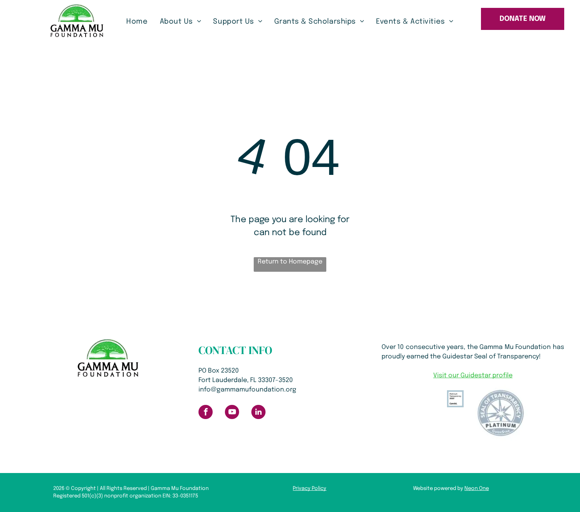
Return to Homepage (290, 261)
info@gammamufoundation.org (247, 389)
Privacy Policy (309, 488)
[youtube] (232, 413)
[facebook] (205, 413)
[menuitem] (136, 22)
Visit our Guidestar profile (473, 375)
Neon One (476, 488)
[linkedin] (258, 413)
